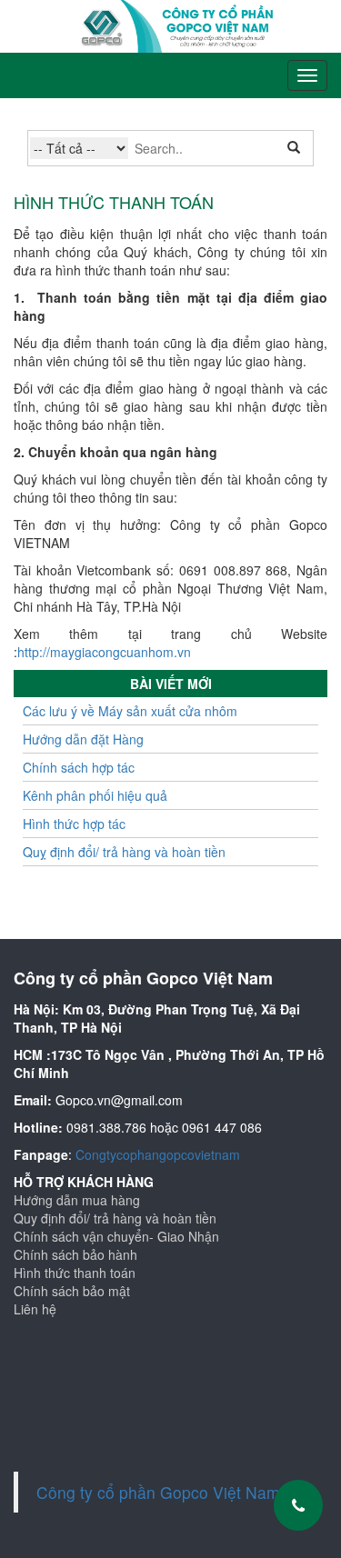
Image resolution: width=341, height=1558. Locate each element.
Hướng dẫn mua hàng (77, 1200)
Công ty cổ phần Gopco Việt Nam (158, 1492)
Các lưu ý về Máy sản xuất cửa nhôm (130, 711)
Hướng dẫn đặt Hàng (83, 739)
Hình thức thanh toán (74, 1272)
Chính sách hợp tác (79, 767)
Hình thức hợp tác (74, 823)
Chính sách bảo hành (75, 1254)
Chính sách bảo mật (72, 1291)
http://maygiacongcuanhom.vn (104, 652)
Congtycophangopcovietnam (157, 1154)
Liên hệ (35, 1309)
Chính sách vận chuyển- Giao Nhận (116, 1236)
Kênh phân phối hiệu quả (95, 795)
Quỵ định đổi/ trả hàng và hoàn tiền (124, 852)
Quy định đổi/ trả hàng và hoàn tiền (115, 1218)
